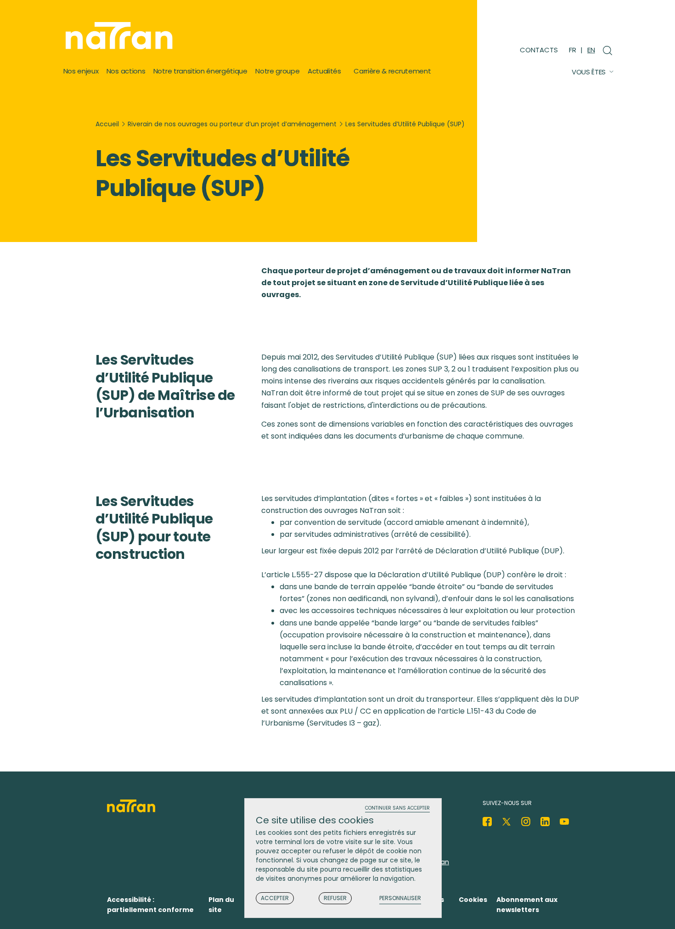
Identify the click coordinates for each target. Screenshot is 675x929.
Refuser (335, 898)
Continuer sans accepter (397, 808)
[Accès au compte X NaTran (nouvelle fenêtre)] (506, 821)
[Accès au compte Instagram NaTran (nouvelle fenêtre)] (525, 821)
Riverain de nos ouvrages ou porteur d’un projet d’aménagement (232, 124)
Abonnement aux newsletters (526, 904)
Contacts (539, 49)
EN (591, 49)
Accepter (275, 898)
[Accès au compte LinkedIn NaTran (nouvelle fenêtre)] (545, 821)
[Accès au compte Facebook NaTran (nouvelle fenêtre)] (487, 821)
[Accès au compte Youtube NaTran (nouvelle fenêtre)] (564, 821)
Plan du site (221, 904)
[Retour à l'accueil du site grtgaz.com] (121, 36)
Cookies (473, 899)
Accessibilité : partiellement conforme (150, 904)
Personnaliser (400, 898)
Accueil (107, 124)
